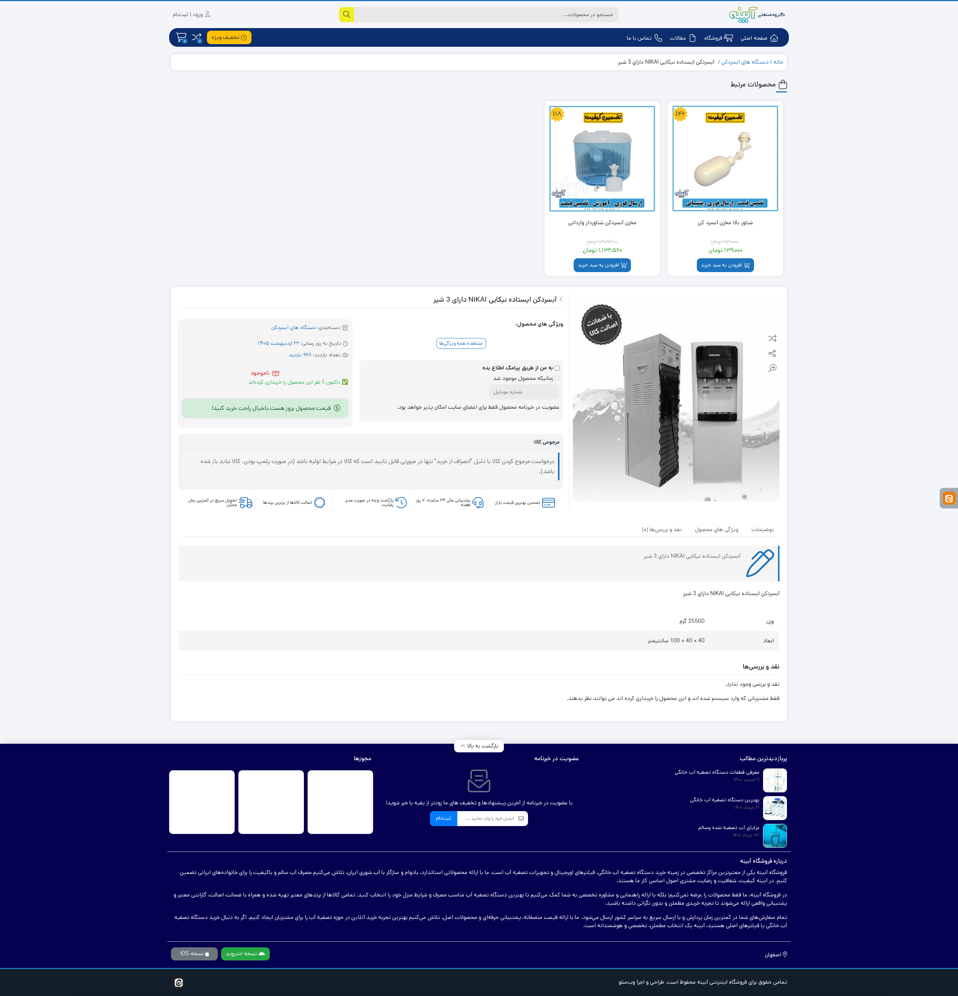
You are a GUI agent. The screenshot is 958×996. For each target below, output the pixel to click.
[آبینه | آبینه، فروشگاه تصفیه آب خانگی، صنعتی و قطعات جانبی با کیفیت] (757, 14)
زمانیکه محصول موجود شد (524, 378)
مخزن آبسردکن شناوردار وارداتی (602, 222)
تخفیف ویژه (226, 37)
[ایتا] (949, 498)
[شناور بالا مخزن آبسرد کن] (725, 159)
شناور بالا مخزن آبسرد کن (725, 222)
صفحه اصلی (754, 38)
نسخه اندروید (242, 953)
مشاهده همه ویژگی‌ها (461, 343)
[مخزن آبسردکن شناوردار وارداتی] (602, 159)
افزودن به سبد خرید (721, 265)
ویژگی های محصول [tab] (716, 529)
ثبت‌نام (443, 818)
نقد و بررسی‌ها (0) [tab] (662, 529)
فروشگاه (713, 38)
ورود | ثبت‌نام (188, 14)
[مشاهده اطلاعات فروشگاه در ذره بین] (271, 802)
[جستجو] (346, 14)
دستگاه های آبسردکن (745, 62)
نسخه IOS (192, 953)
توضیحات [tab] (762, 529)
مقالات (678, 38)
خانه (778, 62)
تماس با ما (639, 38)
